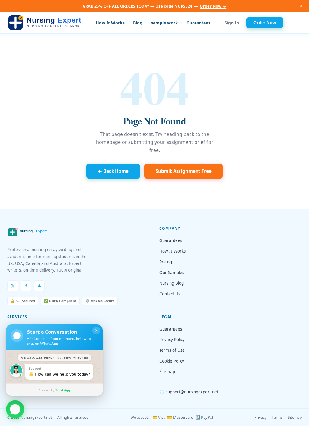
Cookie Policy (171, 361)
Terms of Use (172, 350)
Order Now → (213, 6)
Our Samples (171, 272)
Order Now (264, 22)
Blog (137, 23)
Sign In (232, 23)
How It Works (110, 23)
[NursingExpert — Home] (46, 23)
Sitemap (167, 371)
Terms (277, 417)
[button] (15, 410)
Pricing (165, 262)
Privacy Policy (172, 339)
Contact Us (169, 294)
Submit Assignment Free (184, 171)
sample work (164, 23)
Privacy (260, 417)
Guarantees (198, 23)
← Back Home (113, 171)
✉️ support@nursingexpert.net (188, 392)
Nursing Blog (171, 283)
